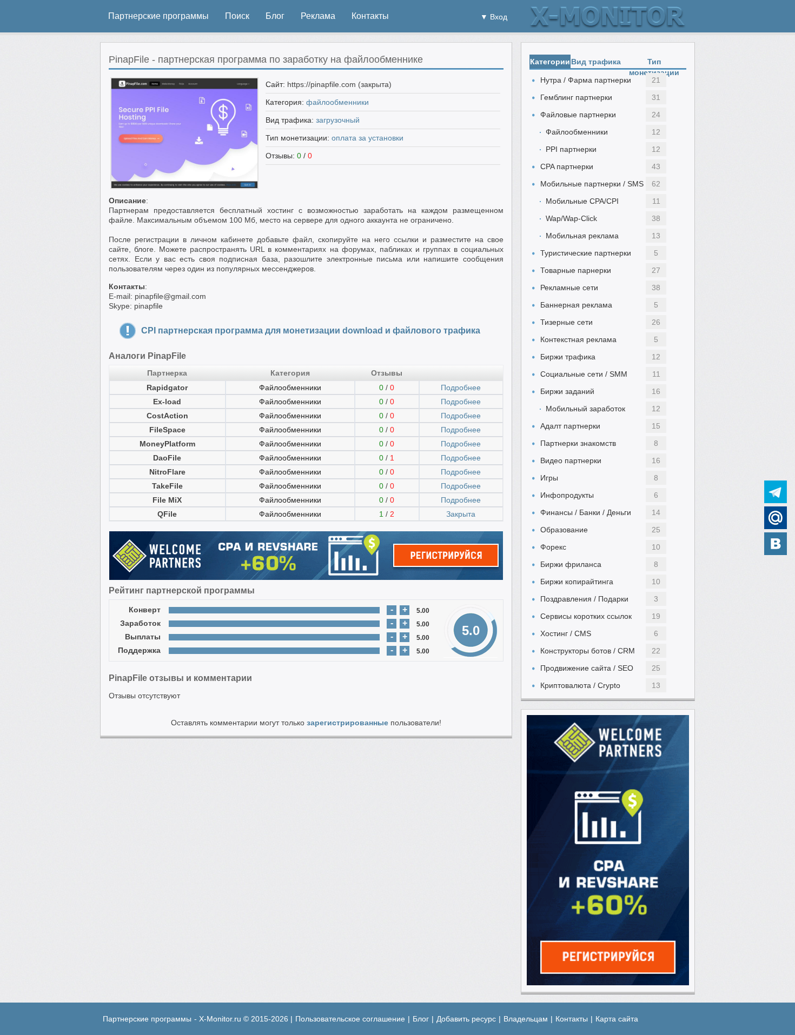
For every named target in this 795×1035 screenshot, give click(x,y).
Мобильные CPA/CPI (582, 201)
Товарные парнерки (575, 270)
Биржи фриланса (570, 564)
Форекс (553, 547)
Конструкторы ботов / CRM (587, 650)
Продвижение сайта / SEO (586, 668)
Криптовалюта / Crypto (580, 685)
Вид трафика (596, 61)
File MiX (167, 500)
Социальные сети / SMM (583, 374)
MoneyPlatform (167, 443)
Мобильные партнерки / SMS (592, 183)
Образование (564, 529)
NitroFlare (167, 472)
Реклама (318, 16)
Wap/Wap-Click (571, 218)
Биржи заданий (567, 391)
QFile (167, 514)
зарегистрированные (347, 722)
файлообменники (337, 102)
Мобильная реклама (582, 235)
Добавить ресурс (466, 1018)
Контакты (370, 16)
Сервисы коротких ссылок (586, 616)
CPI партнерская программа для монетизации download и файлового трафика (310, 330)
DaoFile (167, 457)
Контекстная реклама (578, 339)
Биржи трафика (567, 356)
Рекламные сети (569, 287)
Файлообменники (290, 387)
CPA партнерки (566, 166)
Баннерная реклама (576, 305)
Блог (275, 16)
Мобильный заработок (585, 408)
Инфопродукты (567, 495)
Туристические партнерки (585, 253)
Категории (550, 61)
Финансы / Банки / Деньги (585, 512)
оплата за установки (367, 137)
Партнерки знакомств (578, 443)
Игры (549, 477)
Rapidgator (167, 387)
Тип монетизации (654, 62)
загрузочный (338, 120)
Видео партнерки (570, 460)
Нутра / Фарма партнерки (585, 80)
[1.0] (190, 610)
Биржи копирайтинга (576, 581)
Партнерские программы (158, 16)
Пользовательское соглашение (350, 1018)
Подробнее (461, 387)
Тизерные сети (566, 322)
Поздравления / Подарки (584, 599)
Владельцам (526, 1018)
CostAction (167, 415)
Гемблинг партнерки (576, 97)
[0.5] (179, 610)
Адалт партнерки (570, 426)
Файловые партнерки (578, 114)
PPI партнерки (571, 149)
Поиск (237, 16)
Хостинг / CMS (565, 633)
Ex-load (167, 401)
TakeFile (167, 486)
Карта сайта (616, 1018)
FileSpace (167, 429)
